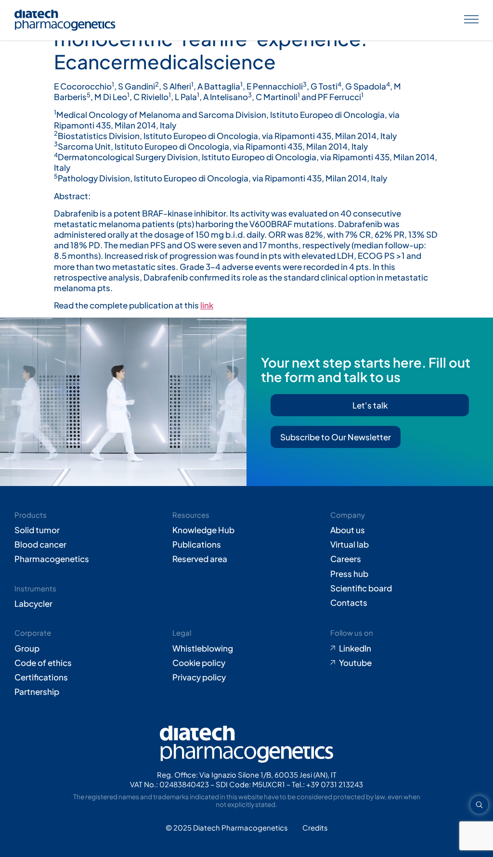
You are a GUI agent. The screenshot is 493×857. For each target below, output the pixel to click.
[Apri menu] (471, 20)
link (206, 305)
